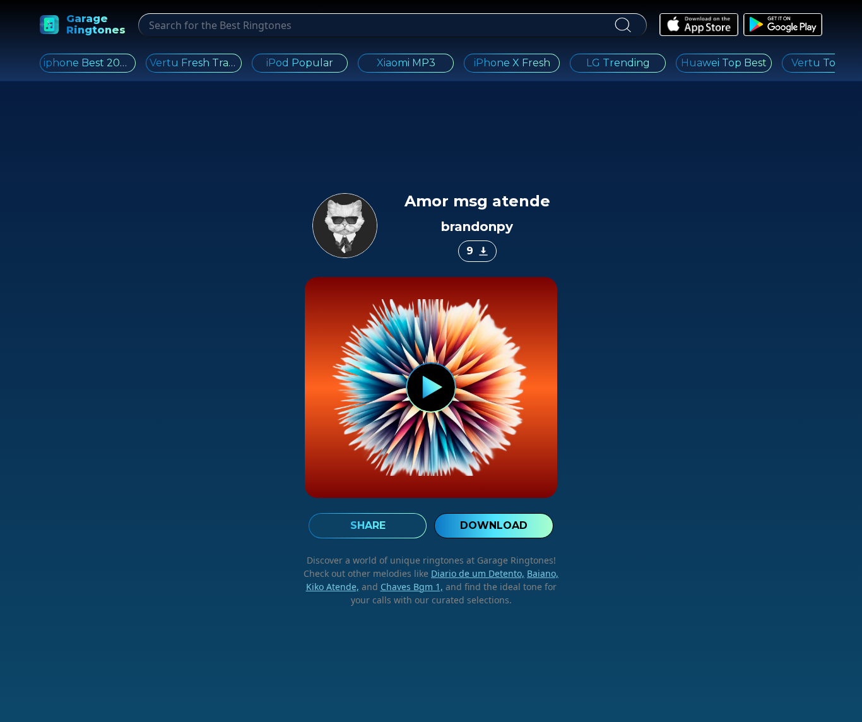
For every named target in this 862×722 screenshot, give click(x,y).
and (401, 587)
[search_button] (622, 25)
